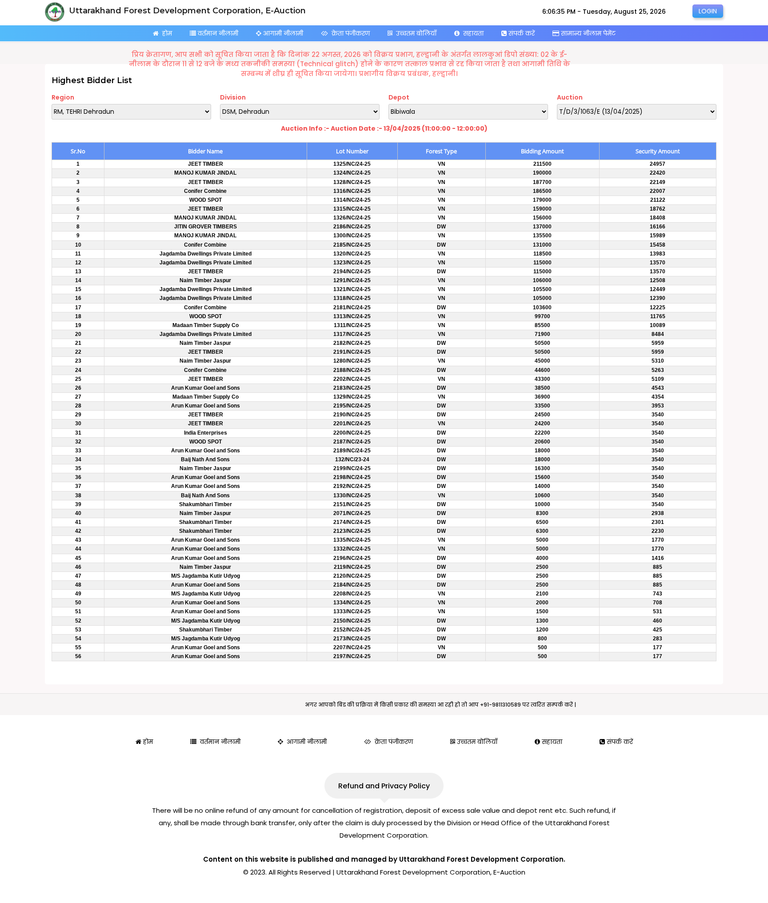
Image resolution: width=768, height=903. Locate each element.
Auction (570, 97)
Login (708, 11)
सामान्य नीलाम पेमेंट (587, 33)
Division (233, 97)
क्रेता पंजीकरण (349, 33)
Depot (398, 97)
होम (165, 33)
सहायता (472, 33)
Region (63, 97)
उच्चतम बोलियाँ (414, 33)
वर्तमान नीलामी (217, 33)
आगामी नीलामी (282, 33)
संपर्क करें (521, 33)
